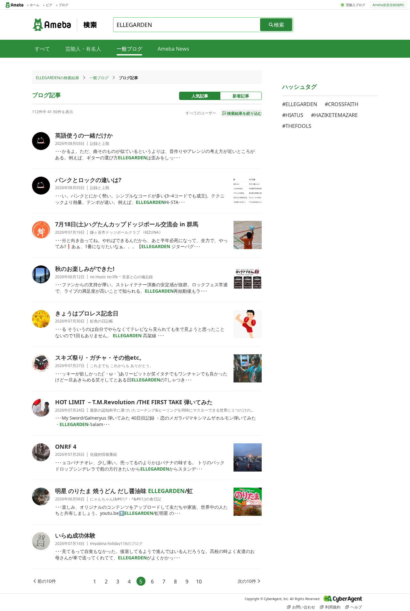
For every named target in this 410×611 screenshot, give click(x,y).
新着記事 (241, 96)
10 (199, 581)
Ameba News (173, 48)
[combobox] (187, 24)
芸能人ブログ (355, 5)
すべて (42, 48)
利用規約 (332, 607)
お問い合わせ (303, 607)
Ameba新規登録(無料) (388, 5)
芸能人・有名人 (83, 48)
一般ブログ (99, 77)
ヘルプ (356, 607)
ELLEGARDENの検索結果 (57, 77)
